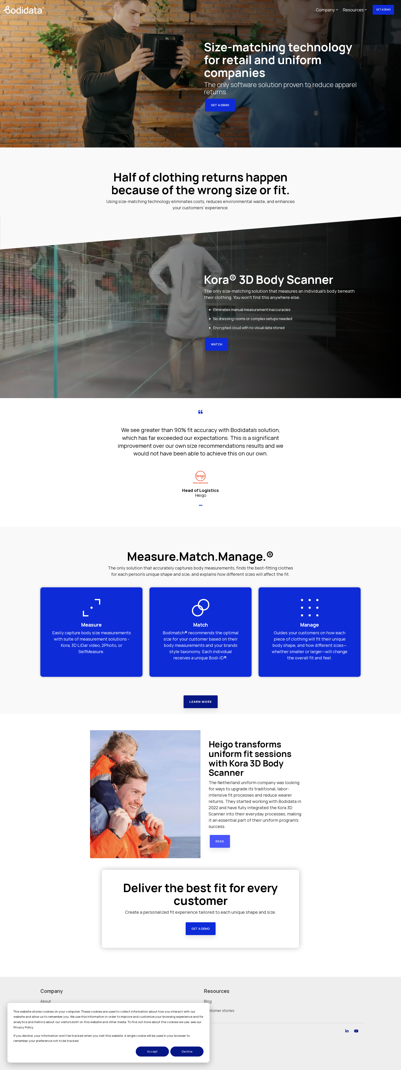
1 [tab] (201, 507)
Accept (152, 1051)
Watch (216, 344)
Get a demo (220, 105)
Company (325, 10)
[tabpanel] (200, 453)
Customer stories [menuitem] (219, 1010)
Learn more (200, 702)
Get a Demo (383, 9)
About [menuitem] (45, 1001)
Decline (187, 1051)
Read (220, 841)
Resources (353, 10)
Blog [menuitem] (208, 1001)
